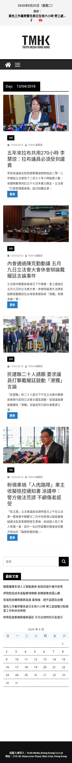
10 (16, 659)
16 (7, 667)
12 (35, 659)
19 (35, 667)
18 (26, 667)
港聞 (11, 137)
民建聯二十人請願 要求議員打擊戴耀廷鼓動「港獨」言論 (36, 380)
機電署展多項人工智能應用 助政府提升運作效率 (33, 586)
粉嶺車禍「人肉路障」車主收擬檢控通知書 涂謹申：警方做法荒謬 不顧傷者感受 (36, 494)
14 (54, 659)
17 (16, 667)
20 (44, 667)
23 (7, 675)
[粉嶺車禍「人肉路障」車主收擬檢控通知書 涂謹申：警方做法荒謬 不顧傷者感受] (36, 445)
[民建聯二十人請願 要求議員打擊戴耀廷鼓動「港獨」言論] (36, 334)
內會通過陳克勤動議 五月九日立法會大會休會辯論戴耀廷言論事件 (36, 269)
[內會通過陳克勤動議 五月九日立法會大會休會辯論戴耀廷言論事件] (36, 223)
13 (44, 659)
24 (16, 675)
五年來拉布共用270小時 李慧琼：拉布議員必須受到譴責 (36, 158)
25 (26, 675)
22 (63, 667)
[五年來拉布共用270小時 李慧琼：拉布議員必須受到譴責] (36, 113)
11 (26, 659)
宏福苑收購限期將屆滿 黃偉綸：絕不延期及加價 (33, 600)
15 (63, 659)
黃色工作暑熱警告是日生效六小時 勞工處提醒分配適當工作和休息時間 (39, 16)
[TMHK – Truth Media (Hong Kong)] (8, 65)
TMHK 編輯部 (35, 145)
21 (54, 667)
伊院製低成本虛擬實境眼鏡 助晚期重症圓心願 (31, 593)
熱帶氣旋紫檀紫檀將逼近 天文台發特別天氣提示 (33, 617)
